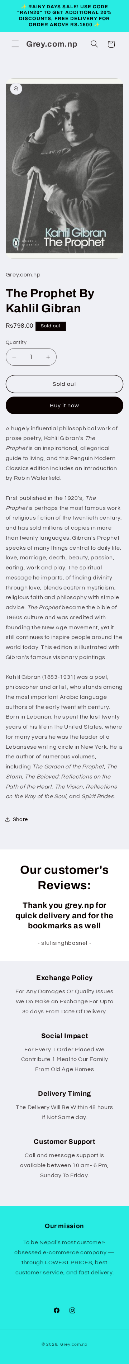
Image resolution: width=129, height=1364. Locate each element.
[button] (15, 44)
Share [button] (20, 819)
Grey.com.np (73, 1344)
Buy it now (65, 405)
